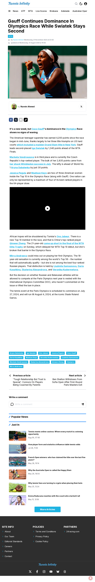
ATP (23, 11)
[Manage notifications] (91, 578)
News (15, 11)
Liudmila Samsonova (65, 266)
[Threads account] (64, 571)
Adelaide (65, 11)
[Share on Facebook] (11, 120)
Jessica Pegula (18, 173)
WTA (30, 11)
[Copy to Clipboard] (26, 120)
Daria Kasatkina (16, 358)
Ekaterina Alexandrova (34, 269)
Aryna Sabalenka (20, 167)
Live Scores (41, 11)
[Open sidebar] (9, 11)
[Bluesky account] (57, 571)
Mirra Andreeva (18, 255)
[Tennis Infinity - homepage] (19, 3)
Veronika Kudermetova (65, 269)
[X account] (30, 571)
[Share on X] (16, 120)
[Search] (76, 3)
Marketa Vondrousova (22, 157)
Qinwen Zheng (17, 243)
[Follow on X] (81, 106)
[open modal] (85, 3)
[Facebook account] (37, 571)
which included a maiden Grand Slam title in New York (46, 144)
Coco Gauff (38, 129)
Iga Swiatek (38, 148)
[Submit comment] (83, 404)
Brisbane (54, 11)
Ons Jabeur (63, 236)
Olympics (71, 129)
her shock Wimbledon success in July (30, 164)
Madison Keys (39, 173)
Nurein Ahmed (18, 40)
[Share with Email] (21, 120)
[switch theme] (81, 3)
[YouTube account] (50, 571)
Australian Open (79, 11)
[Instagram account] (44, 571)
